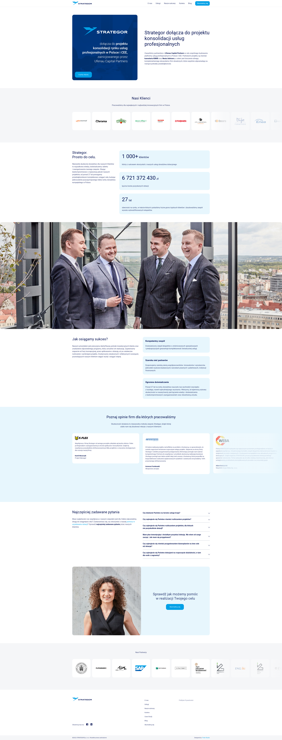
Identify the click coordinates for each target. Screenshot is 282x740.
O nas (150, 3)
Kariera (182, 3)
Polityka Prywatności (186, 700)
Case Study (148, 716)
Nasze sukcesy (170, 3)
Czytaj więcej (83, 74)
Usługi (158, 3)
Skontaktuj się (202, 3)
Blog (190, 3)
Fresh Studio (206, 737)
